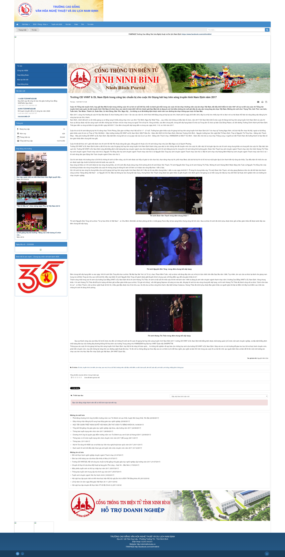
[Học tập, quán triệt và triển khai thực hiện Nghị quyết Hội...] (41, 164)
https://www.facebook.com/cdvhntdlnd (157, 34)
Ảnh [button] (82, 24)
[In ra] (262, 102)
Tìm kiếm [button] (90, 24)
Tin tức (19, 66)
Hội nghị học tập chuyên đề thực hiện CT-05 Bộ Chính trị (92, 485)
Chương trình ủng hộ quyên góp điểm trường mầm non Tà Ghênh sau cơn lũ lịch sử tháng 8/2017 (107, 434)
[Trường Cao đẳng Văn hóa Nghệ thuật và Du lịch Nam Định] (58, 10)
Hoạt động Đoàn (23, 75)
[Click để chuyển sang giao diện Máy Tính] (22, 553)
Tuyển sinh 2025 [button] (56, 24)
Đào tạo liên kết (22, 79)
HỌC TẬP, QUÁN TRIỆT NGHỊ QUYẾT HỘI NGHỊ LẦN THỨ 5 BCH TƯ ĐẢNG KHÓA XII (103, 424)
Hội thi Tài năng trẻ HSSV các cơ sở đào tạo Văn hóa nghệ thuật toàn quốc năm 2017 (103, 444)
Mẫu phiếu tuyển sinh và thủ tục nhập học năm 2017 (90, 468)
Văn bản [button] (68, 24)
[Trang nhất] (17, 24)
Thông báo (76, 441)
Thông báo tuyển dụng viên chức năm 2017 (88, 431)
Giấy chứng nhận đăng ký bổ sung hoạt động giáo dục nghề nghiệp (96, 421)
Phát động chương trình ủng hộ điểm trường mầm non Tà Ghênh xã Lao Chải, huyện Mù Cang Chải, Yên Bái (111, 418)
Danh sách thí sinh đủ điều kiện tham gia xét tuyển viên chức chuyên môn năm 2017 (102, 448)
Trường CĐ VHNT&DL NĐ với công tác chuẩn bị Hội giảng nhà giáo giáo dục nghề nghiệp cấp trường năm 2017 (111, 462)
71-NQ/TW (21, 104)
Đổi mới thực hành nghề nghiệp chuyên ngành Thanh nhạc (93, 455)
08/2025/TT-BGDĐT (25, 115)
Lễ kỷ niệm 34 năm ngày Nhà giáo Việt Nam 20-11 (90, 482)
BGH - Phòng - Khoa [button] (40, 24)
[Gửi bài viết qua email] (258, 102)
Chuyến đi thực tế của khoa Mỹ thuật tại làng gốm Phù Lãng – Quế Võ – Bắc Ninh (101, 465)
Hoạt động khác (22, 84)
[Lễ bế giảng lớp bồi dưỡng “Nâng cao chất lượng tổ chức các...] (41, 219)
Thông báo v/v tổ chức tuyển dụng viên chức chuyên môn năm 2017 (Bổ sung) (100, 438)
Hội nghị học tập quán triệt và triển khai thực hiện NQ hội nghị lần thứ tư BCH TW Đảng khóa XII (106, 478)
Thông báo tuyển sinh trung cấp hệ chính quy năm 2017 (92, 472)
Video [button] (76, 24)
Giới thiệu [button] (25, 24)
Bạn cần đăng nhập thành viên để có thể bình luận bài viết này (94, 402)
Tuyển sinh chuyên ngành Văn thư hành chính (88, 475)
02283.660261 (147, 541)
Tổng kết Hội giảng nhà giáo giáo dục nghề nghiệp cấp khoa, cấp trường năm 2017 (102, 428)
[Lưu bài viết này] (266, 102)
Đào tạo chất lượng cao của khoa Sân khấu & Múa (90, 458)
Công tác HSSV (22, 70)
